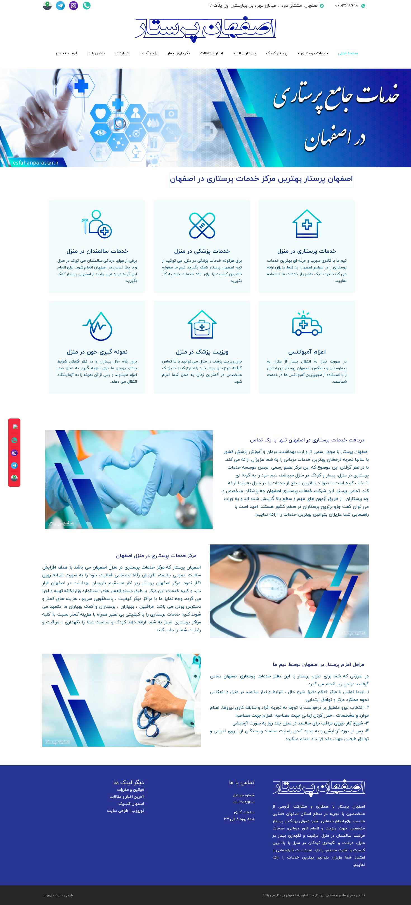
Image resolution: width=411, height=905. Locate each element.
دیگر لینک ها (128, 783)
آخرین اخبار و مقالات (127, 796)
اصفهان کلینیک (131, 803)
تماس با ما (96, 53)
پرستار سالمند (244, 53)
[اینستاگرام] (72, 5)
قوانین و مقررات (130, 789)
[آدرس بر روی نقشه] (46, 5)
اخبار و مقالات (211, 53)
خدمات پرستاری (314, 53)
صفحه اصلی (348, 53)
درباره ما (122, 53)
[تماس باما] (85, 5)
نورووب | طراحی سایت (125, 810)
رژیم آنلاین (148, 53)
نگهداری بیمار (178, 53)
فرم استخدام (66, 53)
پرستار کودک (276, 53)
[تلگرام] (59, 5)
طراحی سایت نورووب (58, 895)
